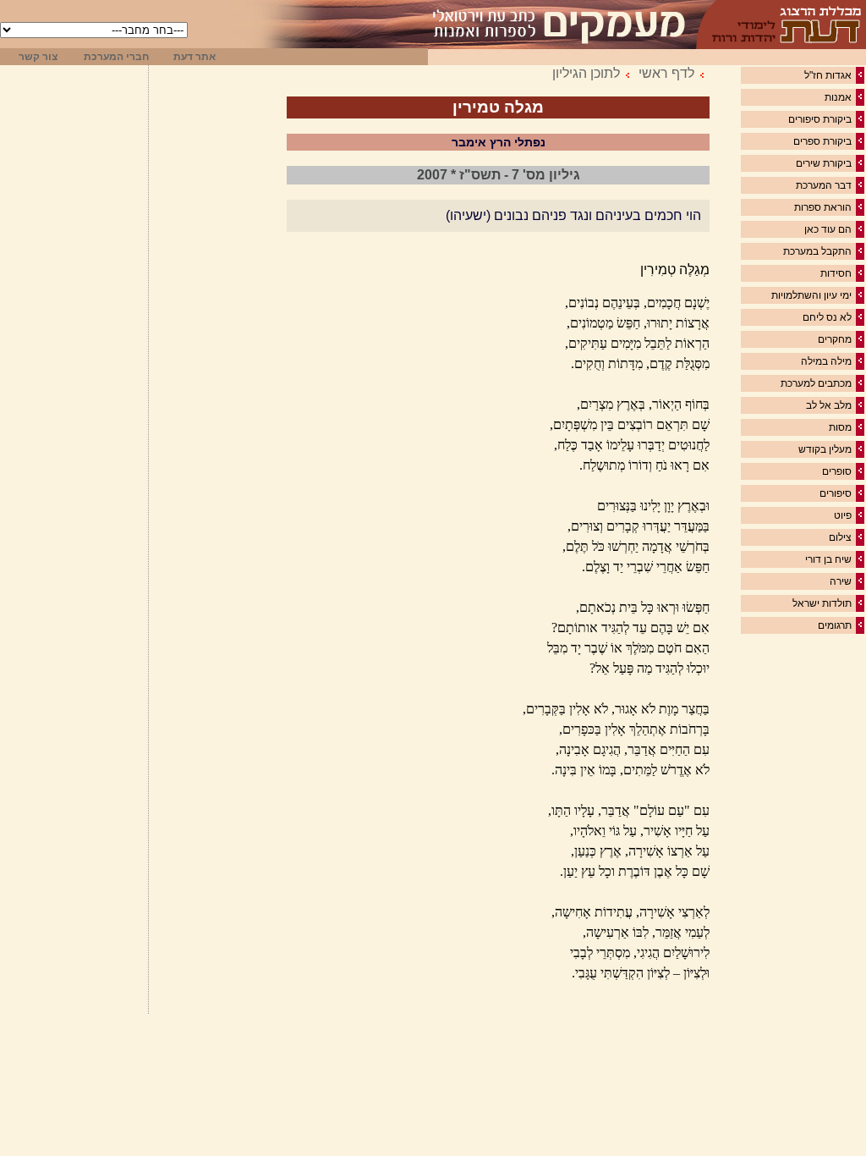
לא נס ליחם (827, 317)
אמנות (838, 97)
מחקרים (835, 339)
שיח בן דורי (828, 559)
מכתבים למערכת (816, 383)
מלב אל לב (829, 405)
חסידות (836, 273)
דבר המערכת (824, 185)
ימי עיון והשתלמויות (811, 295)
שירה (841, 581)
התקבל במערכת (817, 251)
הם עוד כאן (828, 229)
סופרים (837, 471)
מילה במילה (826, 361)
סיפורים (835, 493)
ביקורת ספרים (822, 141)
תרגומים (835, 625)
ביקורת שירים (824, 163)
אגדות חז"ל (828, 75)
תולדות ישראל (822, 603)
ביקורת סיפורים (820, 119)
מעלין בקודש (825, 449)
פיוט (843, 515)
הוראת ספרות (823, 207)
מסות (840, 427)
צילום (840, 537)
